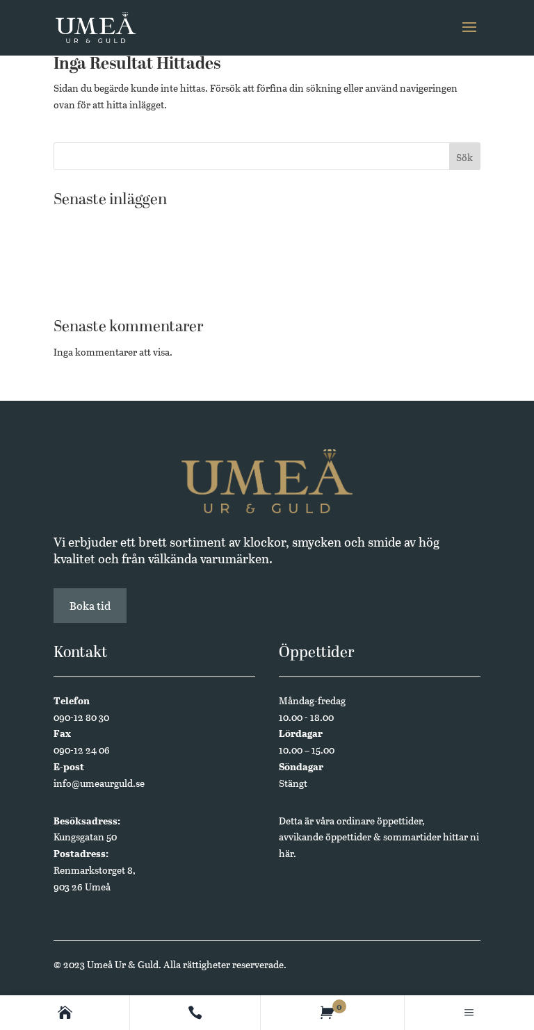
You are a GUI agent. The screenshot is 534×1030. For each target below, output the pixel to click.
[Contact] (195, 1012)
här (286, 853)
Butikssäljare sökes (95, 224)
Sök (464, 157)
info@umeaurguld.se (99, 783)
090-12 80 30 (81, 717)
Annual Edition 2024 (99, 288)
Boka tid (90, 605)
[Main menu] (469, 1012)
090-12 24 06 (82, 749)
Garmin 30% (80, 245)
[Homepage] (65, 1012)
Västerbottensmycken (101, 267)
